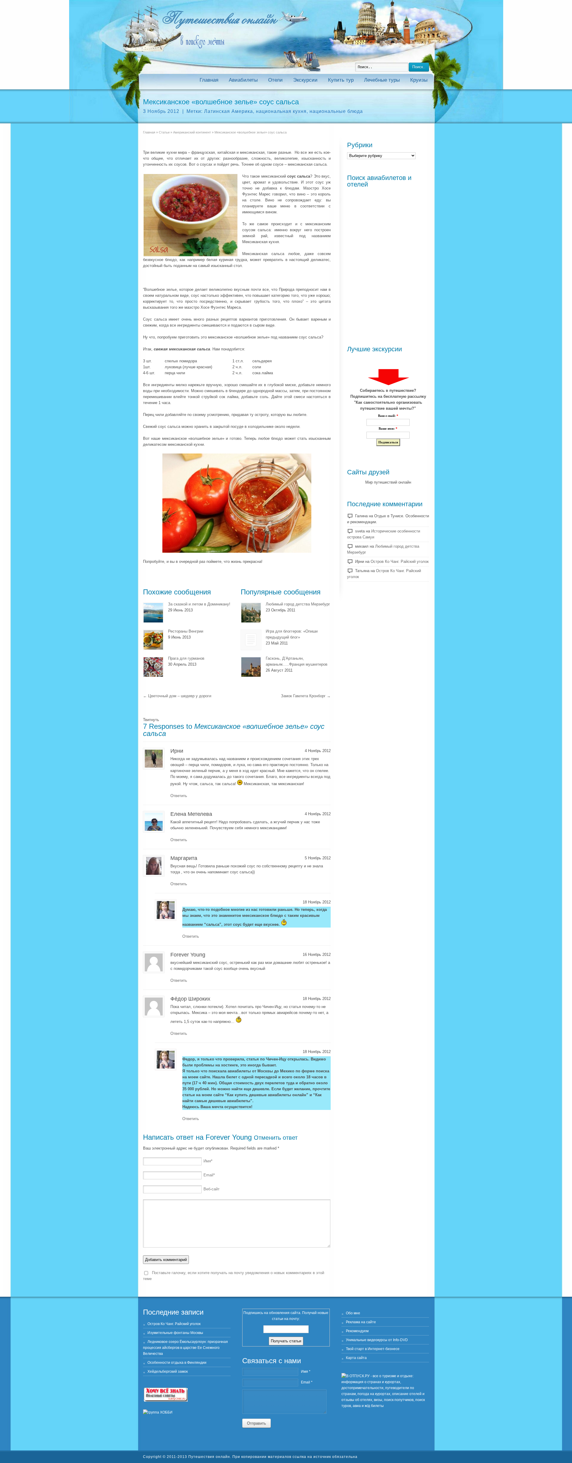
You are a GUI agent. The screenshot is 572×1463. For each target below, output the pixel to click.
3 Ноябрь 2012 (161, 111)
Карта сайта (356, 1358)
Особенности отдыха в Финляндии (176, 1363)
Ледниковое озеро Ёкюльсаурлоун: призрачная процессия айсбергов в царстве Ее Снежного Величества (185, 1348)
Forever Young (229, 1137)
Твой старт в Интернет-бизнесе (373, 1349)
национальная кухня (281, 111)
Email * (307, 1382)
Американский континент (192, 132)
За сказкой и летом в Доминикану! (199, 604)
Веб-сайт (211, 1189)
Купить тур (341, 80)
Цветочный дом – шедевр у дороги (177, 696)
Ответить (178, 795)
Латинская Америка (228, 111)
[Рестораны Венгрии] (153, 640)
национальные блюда (336, 111)
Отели (275, 80)
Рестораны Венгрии (185, 631)
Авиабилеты (243, 80)
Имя (207, 1161)
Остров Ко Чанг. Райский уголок (400, 561)
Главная (209, 80)
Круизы (419, 80)
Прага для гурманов (186, 658)
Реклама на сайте (361, 1322)
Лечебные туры (382, 80)
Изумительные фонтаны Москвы (175, 1333)
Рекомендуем (357, 1331)
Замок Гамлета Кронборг (306, 696)
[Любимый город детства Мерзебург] (251, 612)
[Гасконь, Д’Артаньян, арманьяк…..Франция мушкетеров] (251, 667)
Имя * (305, 1371)
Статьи (164, 132)
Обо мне (353, 1313)
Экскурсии (305, 80)
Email (209, 1175)
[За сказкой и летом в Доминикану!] (153, 612)
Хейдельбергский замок (167, 1371)
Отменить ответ (276, 1137)
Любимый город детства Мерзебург (298, 604)
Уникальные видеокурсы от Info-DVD (377, 1340)
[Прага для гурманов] (153, 667)
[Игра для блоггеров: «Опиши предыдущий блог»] (251, 640)
